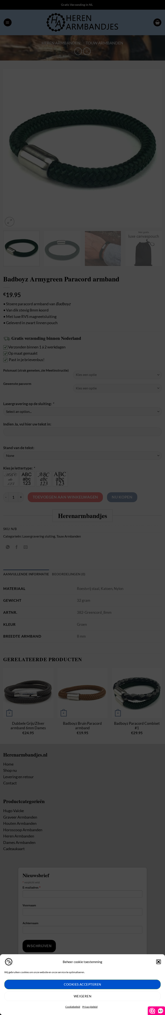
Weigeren (83, 996)
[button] (158, 962)
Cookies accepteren (82, 984)
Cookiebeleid (72, 1006)
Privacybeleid (90, 1006)
